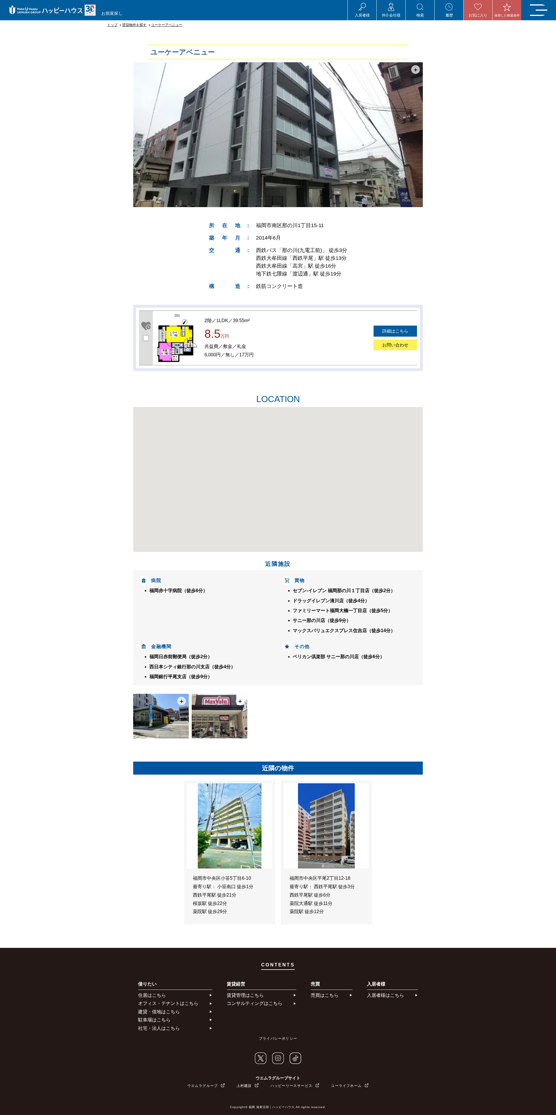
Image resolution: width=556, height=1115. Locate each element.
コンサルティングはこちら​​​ (254, 1003)
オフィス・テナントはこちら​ (168, 1003)
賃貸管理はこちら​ (245, 995)
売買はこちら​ (325, 995)
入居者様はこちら (385, 995)
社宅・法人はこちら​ (159, 1028)
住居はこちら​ (152, 995)
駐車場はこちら (154, 1019)
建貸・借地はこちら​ (159, 1011)
